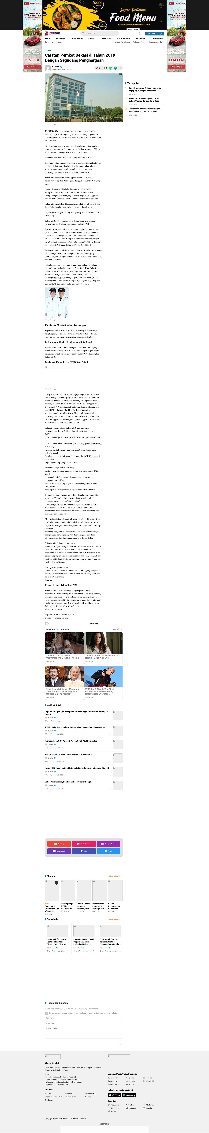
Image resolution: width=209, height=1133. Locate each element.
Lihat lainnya (114, 876)
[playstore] (129, 1095)
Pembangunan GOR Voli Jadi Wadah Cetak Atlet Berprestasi (71, 741)
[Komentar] (103, 68)
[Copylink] (115, 68)
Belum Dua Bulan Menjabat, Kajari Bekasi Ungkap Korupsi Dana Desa (144, 99)
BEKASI (48, 50)
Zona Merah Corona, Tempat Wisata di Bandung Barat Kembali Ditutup (110, 942)
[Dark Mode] (139, 33)
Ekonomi (51, 876)
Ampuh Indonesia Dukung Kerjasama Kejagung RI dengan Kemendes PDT (145, 89)
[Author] (48, 68)
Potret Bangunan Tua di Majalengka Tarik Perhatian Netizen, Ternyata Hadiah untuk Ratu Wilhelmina (83, 942)
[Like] (96, 68)
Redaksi (55, 66)
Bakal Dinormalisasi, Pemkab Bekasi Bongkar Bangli (68, 782)
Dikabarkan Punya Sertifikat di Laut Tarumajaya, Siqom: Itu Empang (144, 110)
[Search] (83, 33)
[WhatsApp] (110, 68)
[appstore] (114, 1095)
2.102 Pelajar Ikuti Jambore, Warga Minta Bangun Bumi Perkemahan (75, 727)
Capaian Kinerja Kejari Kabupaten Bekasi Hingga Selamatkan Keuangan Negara (76, 713)
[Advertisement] (126, 164)
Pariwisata (52, 919)
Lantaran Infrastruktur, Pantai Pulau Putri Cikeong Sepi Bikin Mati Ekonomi (57, 942)
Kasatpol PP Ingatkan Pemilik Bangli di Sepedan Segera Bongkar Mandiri (77, 768)
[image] (118, 715)
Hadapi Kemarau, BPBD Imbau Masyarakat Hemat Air (68, 754)
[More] (120, 68)
